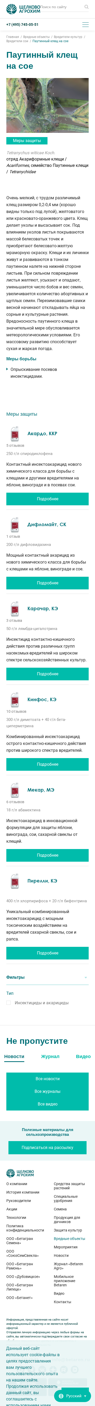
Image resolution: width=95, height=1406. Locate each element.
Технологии (16, 1217)
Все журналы (47, 1091)
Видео (59, 1293)
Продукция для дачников (67, 1219)
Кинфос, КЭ (41, 699)
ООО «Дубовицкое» (23, 1276)
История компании (22, 1192)
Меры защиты (27, 140)
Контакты (62, 1302)
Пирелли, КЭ (42, 881)
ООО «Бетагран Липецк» (19, 1287)
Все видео (48, 1104)
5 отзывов (15, 445)
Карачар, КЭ (42, 608)
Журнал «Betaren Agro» (68, 1266)
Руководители (18, 1201)
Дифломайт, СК (46, 524)
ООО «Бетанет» (19, 1298)
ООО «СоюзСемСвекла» (22, 1253)
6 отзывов (15, 802)
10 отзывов (16, 711)
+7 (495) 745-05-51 (22, 24)
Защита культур (68, 1230)
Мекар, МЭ (40, 790)
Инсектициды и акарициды (42, 1002)
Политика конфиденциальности (23, 1228)
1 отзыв (13, 536)
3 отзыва (14, 620)
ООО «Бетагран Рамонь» (19, 1266)
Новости (61, 1255)
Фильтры (15, 977)
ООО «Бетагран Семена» (19, 1241)
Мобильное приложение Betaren (64, 1280)
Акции (11, 1209)
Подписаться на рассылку (47, 1147)
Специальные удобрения (66, 1198)
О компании (16, 1184)
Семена (60, 1209)
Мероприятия (66, 1247)
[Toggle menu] (85, 24)
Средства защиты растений (69, 1186)
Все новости (48, 1078)
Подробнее (47, 498)
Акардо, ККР (42, 433)
